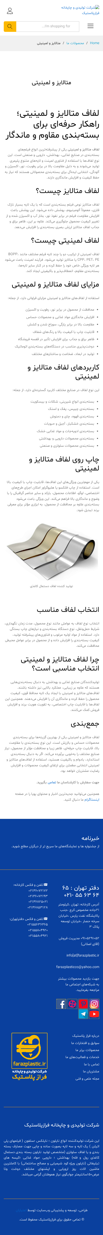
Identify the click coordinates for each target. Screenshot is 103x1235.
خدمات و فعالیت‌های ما (82, 1057)
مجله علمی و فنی (87, 1078)
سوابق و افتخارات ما (85, 1043)
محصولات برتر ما (87, 1050)
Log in (10, 13)
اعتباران (21, 1210)
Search (10, 26)
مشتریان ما (91, 1071)
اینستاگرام (91, 799)
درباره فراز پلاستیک (85, 1035)
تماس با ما (91, 1064)
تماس (52, 782)
